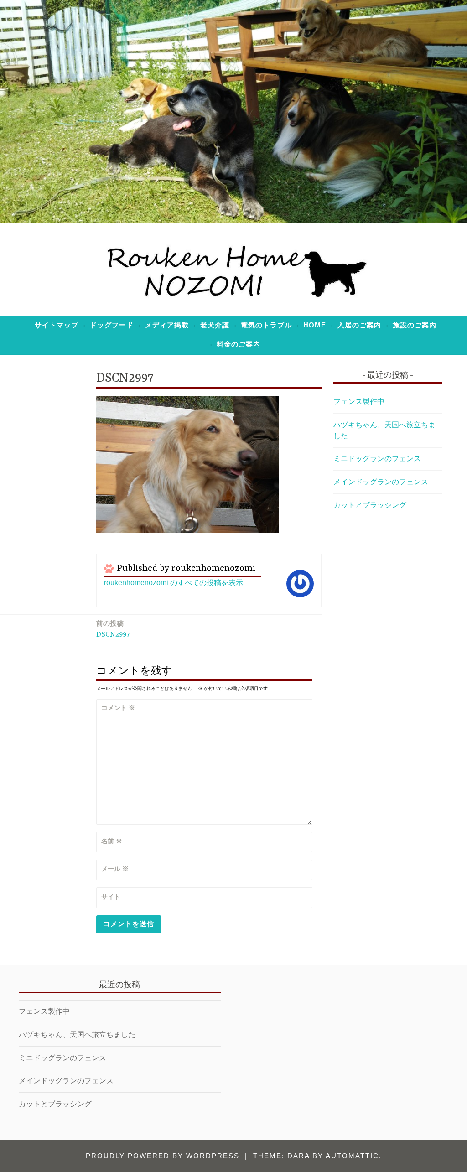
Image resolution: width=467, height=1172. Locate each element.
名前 (111, 841)
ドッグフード (112, 325)
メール (115, 868)
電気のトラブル (266, 325)
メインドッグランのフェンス (380, 482)
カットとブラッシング (369, 505)
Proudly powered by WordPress (162, 1156)
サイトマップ (56, 325)
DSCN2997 (113, 629)
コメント (118, 707)
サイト (110, 896)
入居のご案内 (359, 325)
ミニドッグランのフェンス (377, 458)
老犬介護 (214, 325)
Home (314, 325)
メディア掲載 (167, 325)
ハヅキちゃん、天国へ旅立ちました (77, 1034)
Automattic (352, 1156)
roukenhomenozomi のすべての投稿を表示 (173, 582)
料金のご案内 (238, 344)
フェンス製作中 (358, 401)
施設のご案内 (414, 325)
